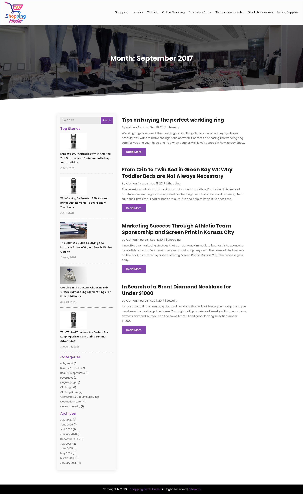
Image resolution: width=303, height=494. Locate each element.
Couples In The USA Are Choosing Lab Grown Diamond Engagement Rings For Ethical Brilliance (85, 292)
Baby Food (66, 363)
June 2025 (66, 448)
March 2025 (67, 458)
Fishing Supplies (287, 12)
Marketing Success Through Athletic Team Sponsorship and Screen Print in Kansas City (178, 229)
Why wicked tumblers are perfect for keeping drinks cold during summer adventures (84, 336)
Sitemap (194, 489)
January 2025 (68, 463)
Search (106, 120)
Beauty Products (70, 368)
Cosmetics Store (199, 12)
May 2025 (66, 453)
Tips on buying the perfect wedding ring (173, 119)
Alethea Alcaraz (137, 127)
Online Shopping (173, 12)
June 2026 (66, 424)
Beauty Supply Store (72, 373)
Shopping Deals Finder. (145, 489)
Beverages (66, 377)
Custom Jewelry (70, 406)
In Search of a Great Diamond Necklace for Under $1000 (176, 290)
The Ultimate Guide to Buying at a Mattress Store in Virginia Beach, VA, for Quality (86, 247)
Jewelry (137, 12)
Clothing (152, 12)
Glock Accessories (260, 12)
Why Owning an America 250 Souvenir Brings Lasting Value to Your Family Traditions (84, 203)
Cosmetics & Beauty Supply (77, 397)
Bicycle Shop (68, 382)
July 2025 (66, 444)
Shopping (121, 12)
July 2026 (66, 420)
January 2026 (68, 434)
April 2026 (66, 429)
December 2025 (70, 439)
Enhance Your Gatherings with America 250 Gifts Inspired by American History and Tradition (85, 158)
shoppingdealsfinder (229, 12)
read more (134, 152)
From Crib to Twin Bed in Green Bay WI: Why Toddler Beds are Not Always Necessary (177, 172)
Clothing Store (69, 392)
